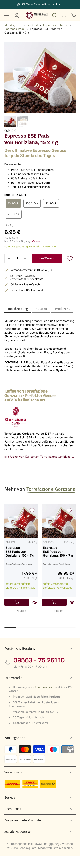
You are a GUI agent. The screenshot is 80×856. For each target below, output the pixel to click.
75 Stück (13, 214)
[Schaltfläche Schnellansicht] (34, 602)
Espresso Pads (14, 29)
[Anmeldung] (16, 15)
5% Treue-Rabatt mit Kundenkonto (42, 4)
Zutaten (21, 610)
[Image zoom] (40, 77)
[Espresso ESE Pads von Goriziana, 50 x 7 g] (21, 521)
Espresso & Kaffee (55, 25)
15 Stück (13, 203)
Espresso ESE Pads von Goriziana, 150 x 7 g (58, 551)
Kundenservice (44, 687)
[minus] (9, 258)
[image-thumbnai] (10, 121)
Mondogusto (12, 25)
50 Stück (51, 203)
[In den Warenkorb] (16, 602)
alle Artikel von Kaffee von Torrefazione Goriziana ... (39, 456)
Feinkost (32, 25)
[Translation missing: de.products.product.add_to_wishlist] (64, 15)
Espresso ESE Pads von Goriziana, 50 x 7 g (20, 551)
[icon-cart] (73, 15)
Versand (37, 241)
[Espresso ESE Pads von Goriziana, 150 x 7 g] (59, 521)
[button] (47, 258)
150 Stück (32, 203)
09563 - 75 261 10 (39, 660)
